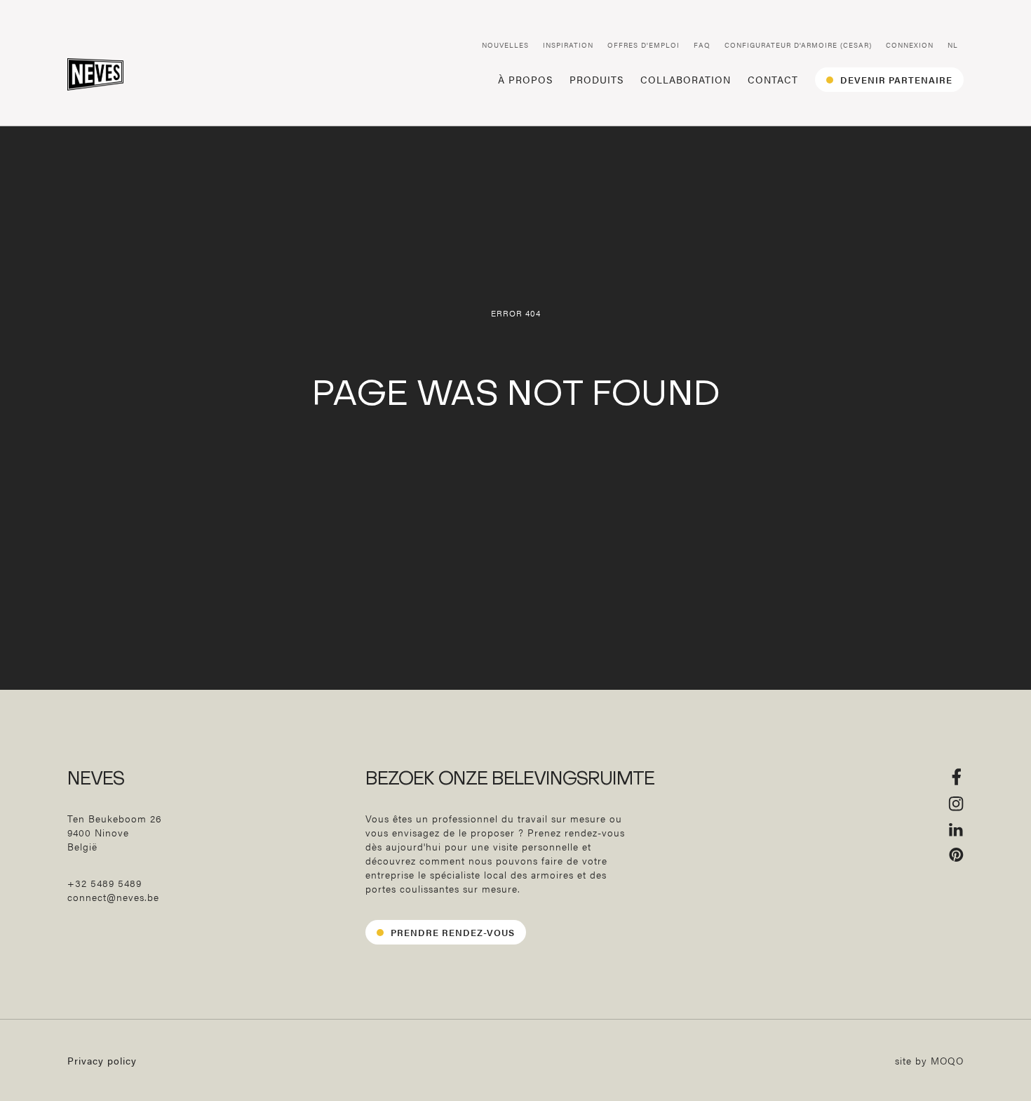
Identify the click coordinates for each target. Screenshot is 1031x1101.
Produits (597, 79)
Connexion (910, 45)
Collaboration (685, 79)
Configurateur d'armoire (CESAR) (798, 45)
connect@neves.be (113, 991)
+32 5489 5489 (104, 977)
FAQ (702, 45)
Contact (773, 79)
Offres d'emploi (643, 45)
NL (953, 45)
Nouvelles (505, 45)
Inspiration (568, 45)
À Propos (525, 79)
